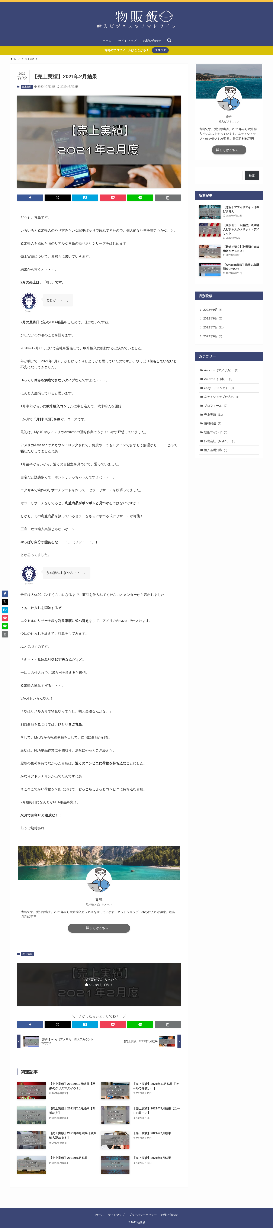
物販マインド (215, 432)
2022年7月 (213, 327)
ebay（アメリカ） (219, 387)
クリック (160, 50)
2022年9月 (212, 309)
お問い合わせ (169, 1214)
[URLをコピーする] (168, 198)
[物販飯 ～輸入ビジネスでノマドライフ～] (136, 19)
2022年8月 (212, 318)
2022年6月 (212, 336)
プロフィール (215, 405)
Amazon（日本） (218, 378)
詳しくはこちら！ (99, 928)
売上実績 (26, 86)
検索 (252, 175)
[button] (30, 198)
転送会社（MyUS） (219, 441)
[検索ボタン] (169, 41)
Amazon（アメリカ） (221, 370)
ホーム (99, 1214)
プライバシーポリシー (143, 1214)
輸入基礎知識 (215, 449)
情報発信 (212, 423)
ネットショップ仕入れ (221, 396)
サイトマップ (116, 1214)
